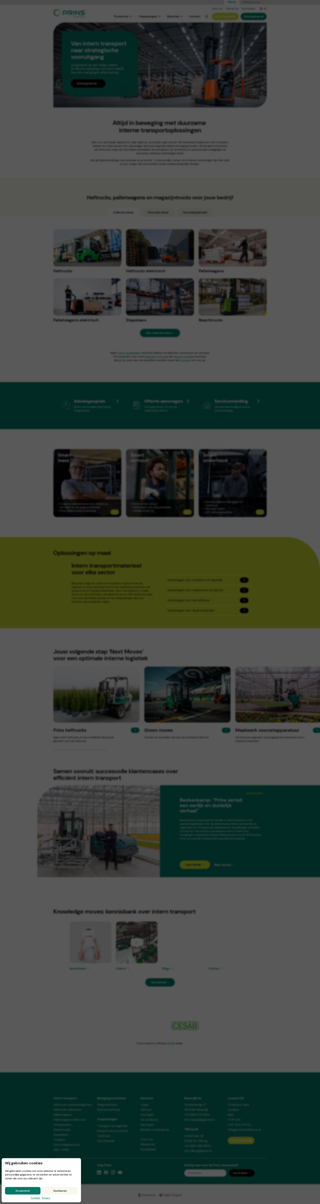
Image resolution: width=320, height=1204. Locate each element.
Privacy (46, 1198)
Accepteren (23, 1191)
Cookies (35, 1198)
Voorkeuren (60, 1191)
